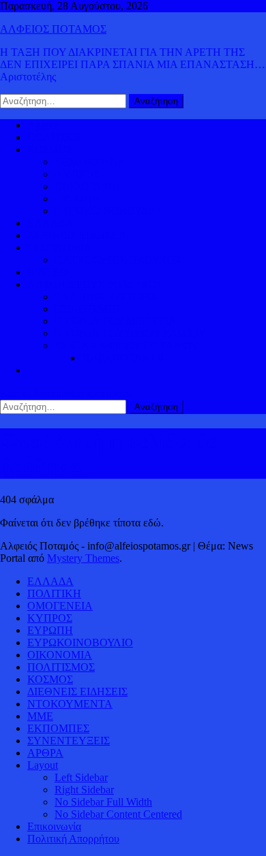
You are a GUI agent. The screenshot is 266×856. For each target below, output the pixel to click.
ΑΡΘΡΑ (45, 753)
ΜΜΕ (40, 716)
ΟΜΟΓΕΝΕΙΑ (87, 186)
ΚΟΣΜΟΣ (50, 149)
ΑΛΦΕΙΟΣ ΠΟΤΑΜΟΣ (53, 29)
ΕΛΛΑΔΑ (50, 223)
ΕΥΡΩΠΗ (77, 198)
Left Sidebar (81, 777)
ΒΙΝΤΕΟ (47, 272)
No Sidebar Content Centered (118, 814)
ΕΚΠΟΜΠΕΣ (58, 728)
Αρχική (43, 125)
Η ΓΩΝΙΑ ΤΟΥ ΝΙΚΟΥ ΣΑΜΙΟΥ (130, 333)
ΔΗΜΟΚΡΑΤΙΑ (90, 162)
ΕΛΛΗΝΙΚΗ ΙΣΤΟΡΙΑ (107, 296)
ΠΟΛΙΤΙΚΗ (54, 137)
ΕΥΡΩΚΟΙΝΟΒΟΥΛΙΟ (107, 211)
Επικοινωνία (54, 826)
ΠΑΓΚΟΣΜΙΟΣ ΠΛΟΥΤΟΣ (118, 260)
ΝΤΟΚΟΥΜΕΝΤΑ (70, 704)
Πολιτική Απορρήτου (73, 838)
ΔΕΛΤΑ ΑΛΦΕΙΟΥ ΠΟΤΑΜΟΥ (127, 345)
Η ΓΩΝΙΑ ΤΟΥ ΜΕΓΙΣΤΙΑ (116, 321)
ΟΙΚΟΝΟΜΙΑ (59, 247)
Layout (42, 765)
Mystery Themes (83, 558)
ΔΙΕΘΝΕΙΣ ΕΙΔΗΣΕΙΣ (77, 235)
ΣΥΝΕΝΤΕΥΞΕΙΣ (68, 740)
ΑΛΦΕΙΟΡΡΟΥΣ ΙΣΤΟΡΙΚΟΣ (95, 284)
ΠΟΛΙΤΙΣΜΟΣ (88, 309)
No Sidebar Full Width (103, 802)
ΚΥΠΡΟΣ (77, 174)
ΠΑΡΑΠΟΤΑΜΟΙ (123, 358)
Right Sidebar (84, 789)
